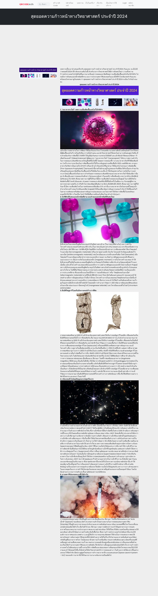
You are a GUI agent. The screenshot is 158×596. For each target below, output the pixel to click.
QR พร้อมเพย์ (69, 4)
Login (125, 3)
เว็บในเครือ (89, 3)
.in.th (26, 4)
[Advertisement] (79, 42)
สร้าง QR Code (56, 4)
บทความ (80, 3)
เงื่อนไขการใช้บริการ (111, 4)
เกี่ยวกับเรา (99, 4)
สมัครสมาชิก (131, 4)
